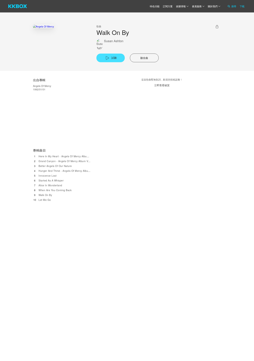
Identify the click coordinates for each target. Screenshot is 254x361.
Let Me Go (45, 199)
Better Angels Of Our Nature (55, 166)
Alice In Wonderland (50, 185)
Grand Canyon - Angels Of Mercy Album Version (67, 161)
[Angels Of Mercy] (43, 26)
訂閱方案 (168, 6)
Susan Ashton (113, 41)
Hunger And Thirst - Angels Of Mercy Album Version (69, 170)
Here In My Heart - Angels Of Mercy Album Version (68, 156)
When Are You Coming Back (55, 190)
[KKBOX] (17, 6)
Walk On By (45, 195)
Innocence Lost (48, 175)
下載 (242, 6)
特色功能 (154, 6)
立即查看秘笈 (162, 85)
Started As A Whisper (51, 180)
